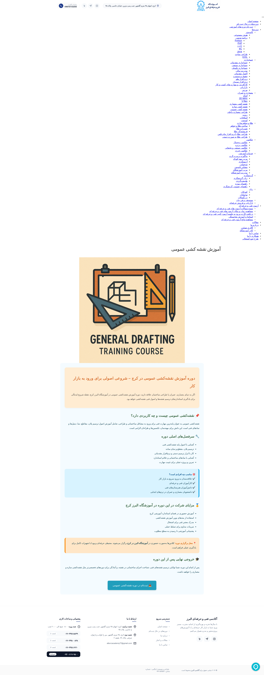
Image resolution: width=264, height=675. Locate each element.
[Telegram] (90, 5)
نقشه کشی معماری (239, 103)
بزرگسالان (243, 197)
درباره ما (254, 225)
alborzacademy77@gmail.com (119, 643)
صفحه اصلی (252, 21)
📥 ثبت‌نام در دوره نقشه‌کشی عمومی (132, 585)
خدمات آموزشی (245, 153)
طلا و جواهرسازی (245, 123)
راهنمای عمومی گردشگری (235, 186)
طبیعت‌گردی (242, 181)
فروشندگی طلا (241, 131)
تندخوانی (244, 164)
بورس (245, 90)
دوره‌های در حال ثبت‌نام (158, 631)
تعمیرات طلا (242, 128)
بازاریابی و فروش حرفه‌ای (241, 203)
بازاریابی (244, 87)
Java (239, 51)
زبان (251, 189)
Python (238, 40)
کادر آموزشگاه (246, 230)
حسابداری (248, 59)
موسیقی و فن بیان (244, 200)
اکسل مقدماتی (241, 73)
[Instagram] (97, 5)
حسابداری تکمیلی (240, 68)
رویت (245, 114)
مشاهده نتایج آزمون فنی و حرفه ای (237, 219)
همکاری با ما (252, 236)
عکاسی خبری (241, 150)
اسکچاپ (244, 117)
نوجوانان (244, 194)
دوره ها (255, 29)
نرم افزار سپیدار (240, 81)
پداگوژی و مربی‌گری (238, 156)
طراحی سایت (241, 54)
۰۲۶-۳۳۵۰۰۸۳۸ (64, 640)
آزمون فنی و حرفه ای (248, 205)
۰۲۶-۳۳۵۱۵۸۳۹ (64, 633)
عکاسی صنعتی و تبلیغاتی (236, 147)
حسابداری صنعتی (240, 65)
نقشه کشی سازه (240, 106)
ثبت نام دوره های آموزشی (241, 26)
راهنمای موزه (241, 183)
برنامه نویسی (242, 37)
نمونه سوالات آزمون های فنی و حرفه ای (235, 208)
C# (240, 48)
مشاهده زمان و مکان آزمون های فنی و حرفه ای (231, 211)
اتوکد (245, 95)
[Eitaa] (84, 5)
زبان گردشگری (241, 178)
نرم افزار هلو (242, 79)
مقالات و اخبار (161, 640)
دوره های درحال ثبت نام (247, 24)
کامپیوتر (249, 32)
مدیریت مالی (242, 70)
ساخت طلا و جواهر (239, 125)
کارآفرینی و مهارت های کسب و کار (231, 84)
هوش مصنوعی (241, 35)
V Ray (245, 101)
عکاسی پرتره (241, 145)
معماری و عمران (245, 92)
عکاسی (249, 139)
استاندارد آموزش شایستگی (241, 216)
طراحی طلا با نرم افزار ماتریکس (233, 134)
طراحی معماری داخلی (237, 112)
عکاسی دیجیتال (240, 142)
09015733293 (71, 7)
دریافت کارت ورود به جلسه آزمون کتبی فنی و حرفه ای (228, 214)
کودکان (244, 192)
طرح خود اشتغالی (250, 238)
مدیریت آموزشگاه (239, 172)
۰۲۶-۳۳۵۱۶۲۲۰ (64, 647)
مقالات (255, 222)
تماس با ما (253, 233)
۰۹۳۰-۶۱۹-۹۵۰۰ (64, 654)
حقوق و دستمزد (240, 76)
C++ (239, 46)
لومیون (244, 120)
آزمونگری (243, 161)
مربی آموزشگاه (240, 170)
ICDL (245, 57)
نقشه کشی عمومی (239, 109)
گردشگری (248, 175)
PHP (240, 43)
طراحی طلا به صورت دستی (235, 136)
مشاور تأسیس (241, 167)
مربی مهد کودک (240, 158)
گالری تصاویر (247, 227)
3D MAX (243, 98)
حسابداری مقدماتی (239, 62)
